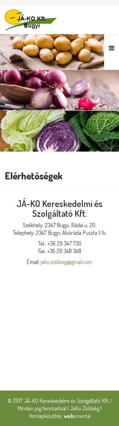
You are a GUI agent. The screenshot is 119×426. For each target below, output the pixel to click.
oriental (77, 415)
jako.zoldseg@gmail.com (66, 261)
